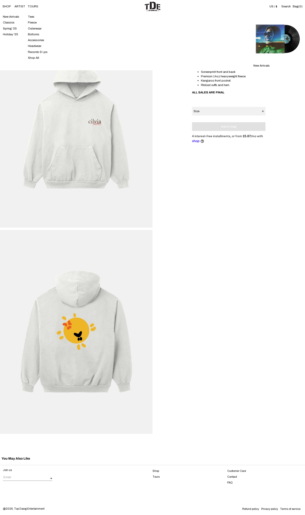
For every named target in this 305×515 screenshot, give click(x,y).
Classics (9, 22)
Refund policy (250, 509)
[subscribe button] (51, 478)
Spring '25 (10, 28)
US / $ (273, 6)
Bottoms (33, 34)
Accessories (36, 40)
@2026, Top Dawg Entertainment (23, 508)
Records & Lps (38, 52)
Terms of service (290, 509)
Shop (155, 471)
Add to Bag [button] (228, 126)
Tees (31, 17)
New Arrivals (11, 17)
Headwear (34, 46)
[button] (286, 6)
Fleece (32, 22)
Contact (232, 476)
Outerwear (35, 28)
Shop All (33, 57)
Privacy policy (269, 509)
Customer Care (236, 471)
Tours (156, 476)
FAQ (230, 482)
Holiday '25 (10, 34)
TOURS (33, 6)
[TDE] (152, 6)
